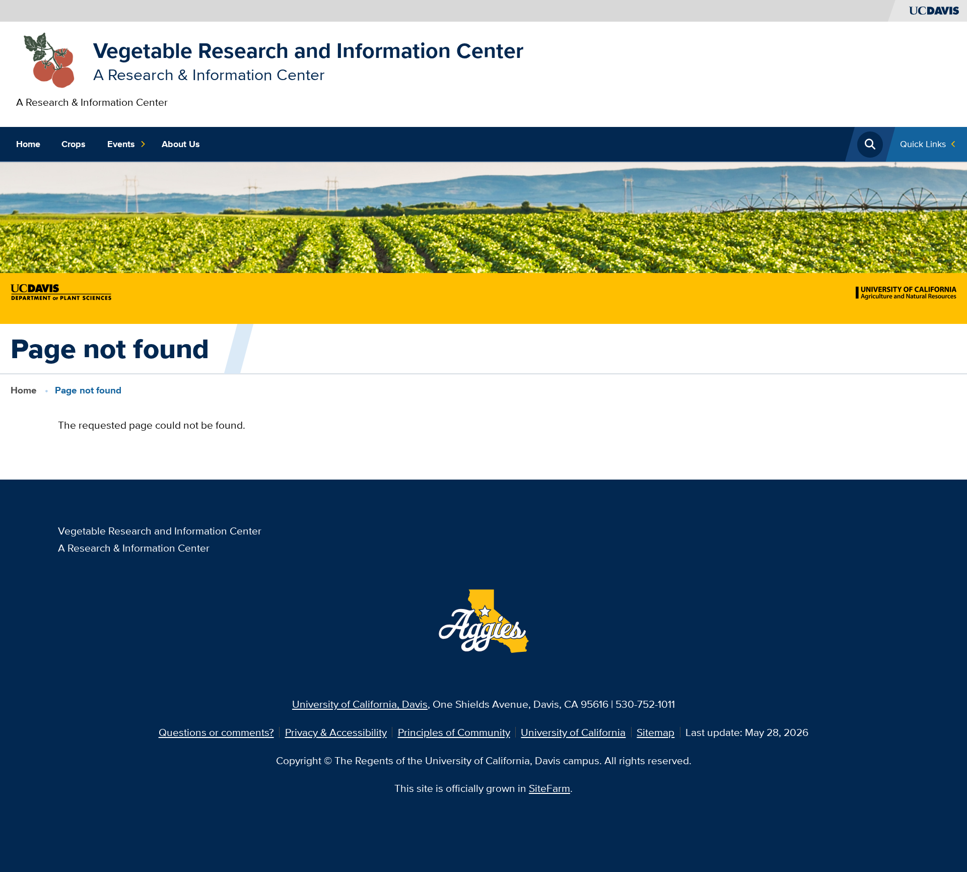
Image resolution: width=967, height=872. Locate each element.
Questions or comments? (216, 732)
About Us (181, 144)
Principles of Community (454, 732)
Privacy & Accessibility (336, 732)
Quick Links (923, 144)
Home (28, 144)
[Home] (49, 59)
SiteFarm (549, 788)
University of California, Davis (360, 704)
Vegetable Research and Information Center (308, 50)
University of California (573, 732)
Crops (73, 144)
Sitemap (655, 732)
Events (121, 144)
